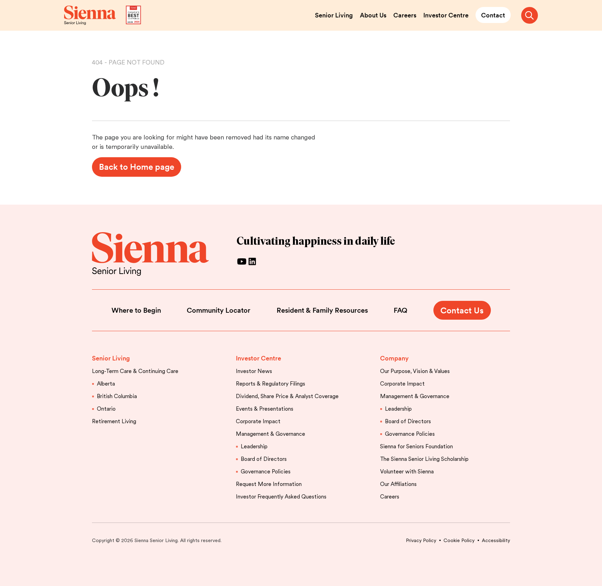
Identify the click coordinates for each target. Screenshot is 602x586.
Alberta (106, 383)
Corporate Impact (258, 421)
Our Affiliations (398, 484)
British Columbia (117, 396)
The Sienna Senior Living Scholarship (424, 459)
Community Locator (218, 310)
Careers (404, 15)
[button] (529, 15)
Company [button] (394, 358)
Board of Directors (264, 459)
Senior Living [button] (111, 358)
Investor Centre (446, 15)
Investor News (254, 371)
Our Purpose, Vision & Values (415, 371)
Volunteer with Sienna (407, 471)
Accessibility (496, 540)
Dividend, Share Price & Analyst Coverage (287, 396)
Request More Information (269, 484)
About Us (373, 15)
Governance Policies (266, 471)
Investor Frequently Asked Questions (281, 496)
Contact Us (462, 310)
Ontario (106, 408)
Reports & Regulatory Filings (270, 383)
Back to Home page (136, 167)
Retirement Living (114, 421)
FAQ (400, 310)
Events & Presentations (264, 408)
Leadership (254, 446)
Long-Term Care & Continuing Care (135, 371)
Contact (493, 15)
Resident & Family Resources (322, 310)
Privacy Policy (421, 540)
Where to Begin (136, 310)
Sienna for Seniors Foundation (416, 446)
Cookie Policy (458, 540)
